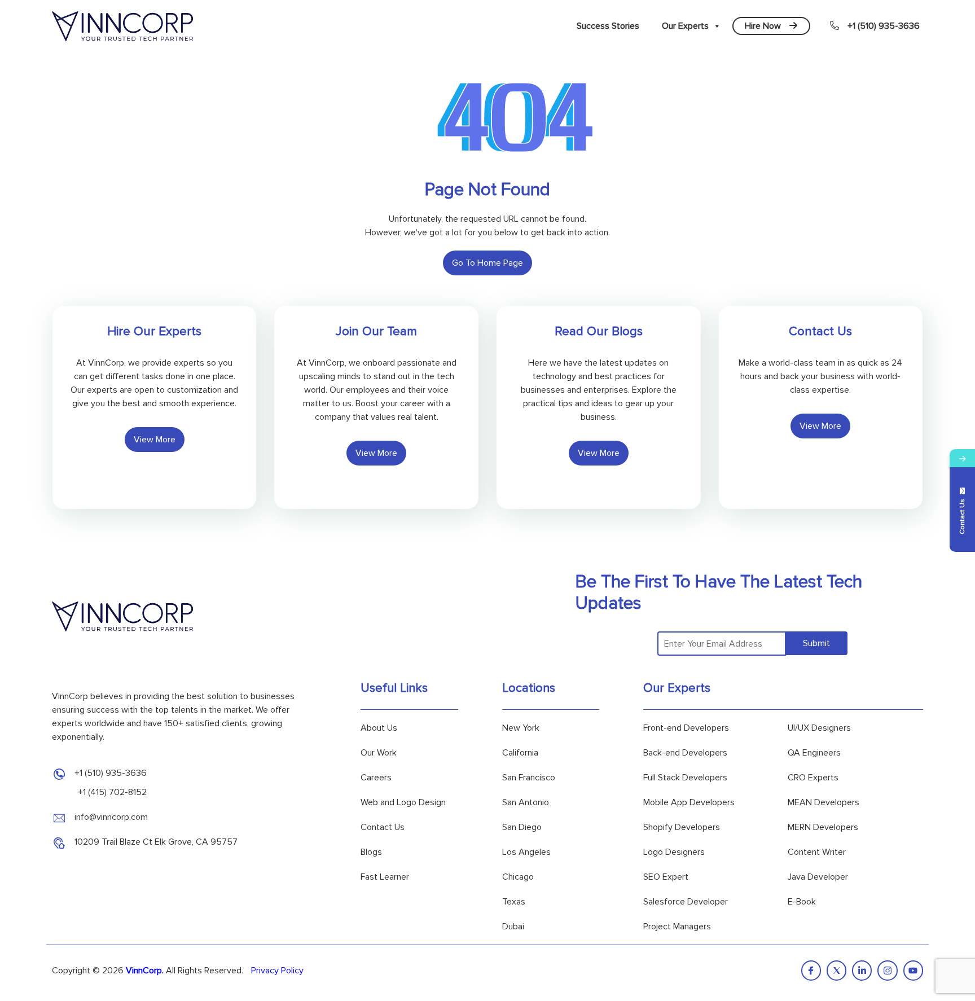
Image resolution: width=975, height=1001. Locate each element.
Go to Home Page (487, 263)
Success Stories (608, 26)
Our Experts (685, 26)
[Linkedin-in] (862, 970)
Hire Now (763, 26)
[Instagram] (887, 970)
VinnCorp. (145, 970)
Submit (816, 643)
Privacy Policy (277, 970)
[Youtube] (913, 970)
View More (154, 439)
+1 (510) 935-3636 (883, 26)
